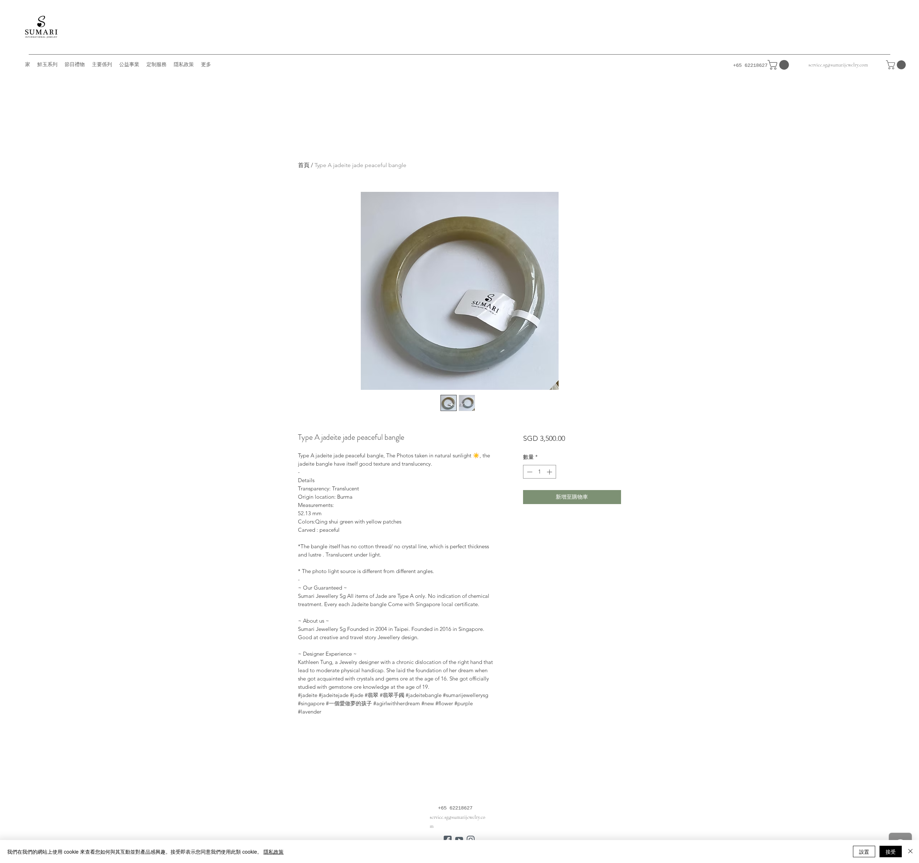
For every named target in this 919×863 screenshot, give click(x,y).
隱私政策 (273, 851)
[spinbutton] (539, 472)
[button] (897, 64)
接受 (891, 851)
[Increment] (550, 472)
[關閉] (910, 851)
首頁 (303, 165)
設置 (864, 851)
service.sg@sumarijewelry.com (838, 65)
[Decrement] (529, 472)
